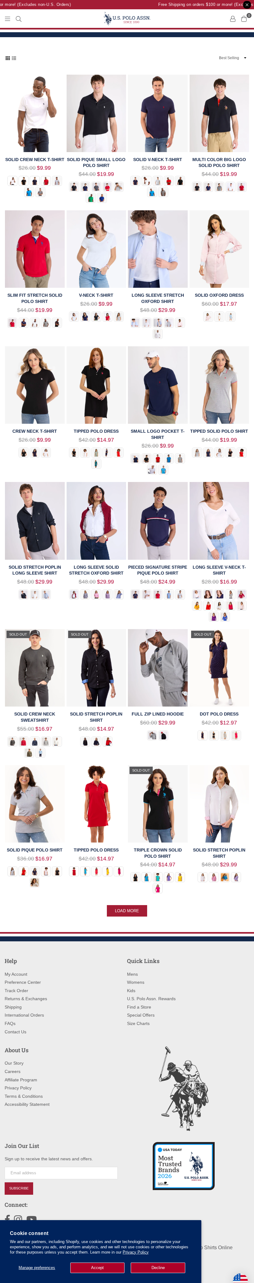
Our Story (14, 1063)
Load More (127, 911)
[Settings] (232, 18)
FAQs (10, 1023)
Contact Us (15, 1031)
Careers (12, 1071)
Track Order (16, 990)
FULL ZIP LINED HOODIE (158, 714)
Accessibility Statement (27, 1104)
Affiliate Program (21, 1079)
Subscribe (18, 1188)
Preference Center (23, 982)
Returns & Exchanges (26, 998)
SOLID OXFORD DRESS (219, 295)
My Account (16, 974)
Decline (158, 1267)
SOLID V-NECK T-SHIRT (157, 159)
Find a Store (139, 1007)
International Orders (24, 1015)
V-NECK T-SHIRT (96, 295)
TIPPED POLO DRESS (96, 431)
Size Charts (138, 1023)
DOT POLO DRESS (219, 714)
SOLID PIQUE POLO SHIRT (35, 849)
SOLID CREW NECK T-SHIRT (34, 159)
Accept (97, 1267)
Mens (132, 974)
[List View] (14, 57)
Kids (131, 990)
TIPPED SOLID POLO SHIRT (219, 431)
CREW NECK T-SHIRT (34, 431)
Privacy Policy (136, 1252)
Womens (135, 982)
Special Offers (141, 1015)
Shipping (13, 1007)
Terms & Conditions (24, 1096)
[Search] (18, 18)
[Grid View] (8, 57)
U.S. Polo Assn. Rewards (151, 998)
